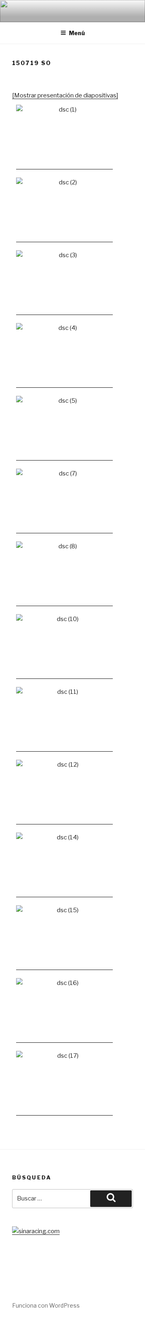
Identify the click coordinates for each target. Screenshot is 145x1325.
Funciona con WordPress (46, 1305)
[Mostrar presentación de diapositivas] (65, 95)
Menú (77, 33)
